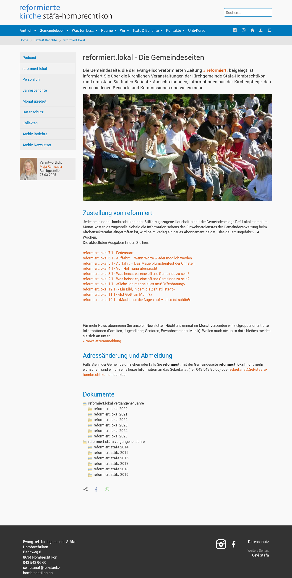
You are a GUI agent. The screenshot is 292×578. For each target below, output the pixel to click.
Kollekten (30, 122)
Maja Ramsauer (51, 166)
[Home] (252, 30)
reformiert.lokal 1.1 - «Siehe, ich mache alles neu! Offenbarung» (134, 283)
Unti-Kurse (196, 30)
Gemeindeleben (52, 30)
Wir (122, 30)
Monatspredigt (35, 101)
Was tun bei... (83, 30)
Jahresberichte (35, 90)
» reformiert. (215, 70)
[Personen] (261, 30)
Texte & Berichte (146, 30)
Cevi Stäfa (260, 555)
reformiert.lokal (74, 40)
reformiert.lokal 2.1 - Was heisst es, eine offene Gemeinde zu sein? (136, 278)
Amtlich (26, 30)
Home (24, 40)
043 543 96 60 (34, 562)
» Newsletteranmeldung (102, 341)
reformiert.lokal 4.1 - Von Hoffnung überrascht (120, 268)
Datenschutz (33, 112)
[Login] (270, 30)
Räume (107, 30)
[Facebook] (234, 30)
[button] (96, 489)
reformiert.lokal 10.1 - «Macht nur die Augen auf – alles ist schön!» (137, 299)
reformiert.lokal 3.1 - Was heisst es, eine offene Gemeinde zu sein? (136, 273)
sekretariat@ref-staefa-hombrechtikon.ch (41, 570)
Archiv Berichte (35, 133)
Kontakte (173, 30)
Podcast (29, 57)
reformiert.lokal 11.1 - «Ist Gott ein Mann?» (117, 294)
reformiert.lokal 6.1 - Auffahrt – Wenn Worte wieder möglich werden (137, 258)
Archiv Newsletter (37, 144)
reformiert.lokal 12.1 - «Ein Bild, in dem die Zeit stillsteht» (129, 289)
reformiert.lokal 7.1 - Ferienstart (108, 252)
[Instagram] (243, 30)
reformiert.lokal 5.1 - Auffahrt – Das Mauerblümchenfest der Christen (139, 263)
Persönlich (31, 79)
